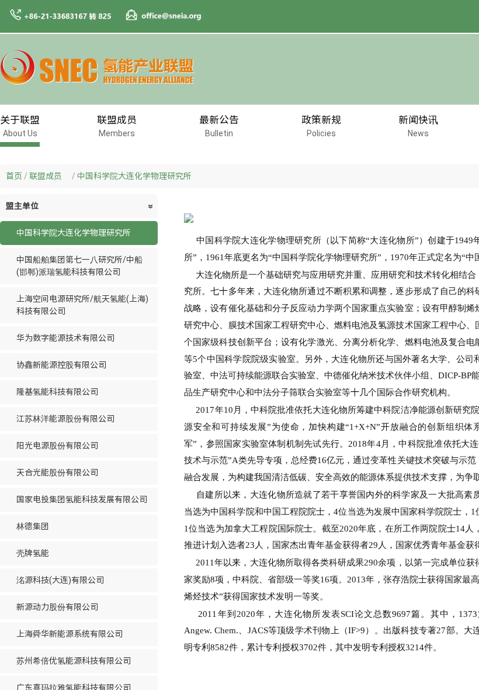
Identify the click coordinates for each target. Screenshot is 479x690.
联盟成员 (49, 176)
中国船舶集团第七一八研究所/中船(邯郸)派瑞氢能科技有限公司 (79, 266)
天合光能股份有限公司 (57, 472)
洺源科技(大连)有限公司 (60, 580)
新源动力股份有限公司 (57, 607)
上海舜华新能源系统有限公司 (69, 634)
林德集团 (32, 526)
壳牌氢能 (32, 553)
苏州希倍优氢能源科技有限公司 (73, 661)
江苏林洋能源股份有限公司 (65, 419)
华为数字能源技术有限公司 (65, 338)
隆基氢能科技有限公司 (57, 392)
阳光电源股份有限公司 (57, 445)
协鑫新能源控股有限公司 (61, 365)
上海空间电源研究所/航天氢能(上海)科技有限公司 (82, 305)
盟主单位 (80, 206)
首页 (14, 176)
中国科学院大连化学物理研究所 (134, 176)
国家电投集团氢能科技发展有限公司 (81, 499)
